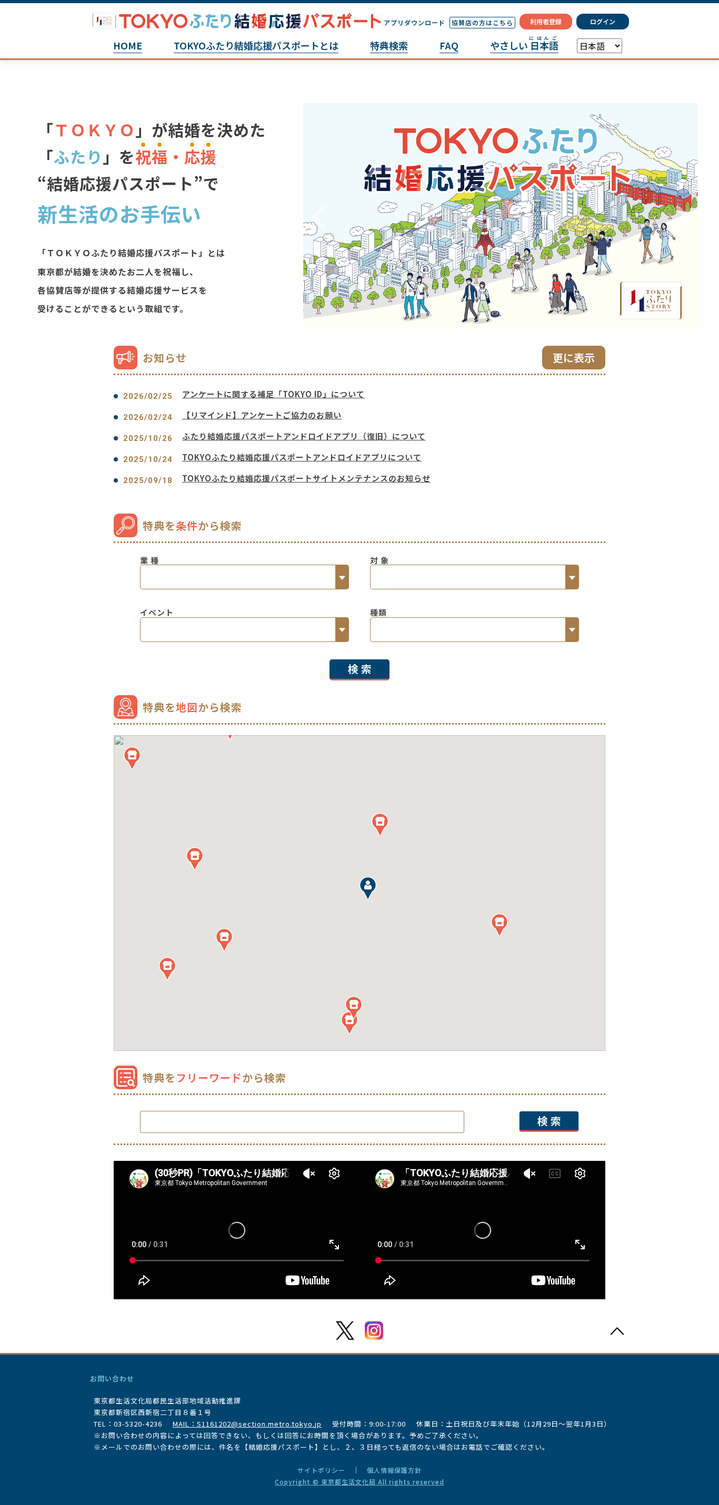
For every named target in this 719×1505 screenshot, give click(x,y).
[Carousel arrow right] (682, 217)
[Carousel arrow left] (319, 217)
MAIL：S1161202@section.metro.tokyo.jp (247, 1424)
